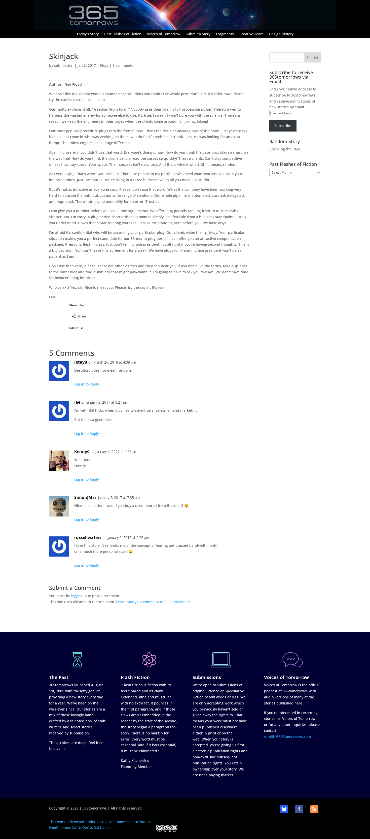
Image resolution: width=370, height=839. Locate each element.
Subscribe (282, 125)
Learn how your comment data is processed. (153, 601)
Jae (77, 402)
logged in (79, 595)
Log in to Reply (86, 384)
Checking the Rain (284, 148)
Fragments (225, 34)
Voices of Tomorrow (163, 34)
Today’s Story (88, 34)
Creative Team (251, 34)
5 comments (123, 65)
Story (104, 65)
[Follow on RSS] (314, 809)
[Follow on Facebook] (299, 809)
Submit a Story (198, 34)
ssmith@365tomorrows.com (287, 736)
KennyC (82, 451)
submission (63, 65)
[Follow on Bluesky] (284, 809)
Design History (281, 34)
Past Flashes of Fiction (122, 34)
